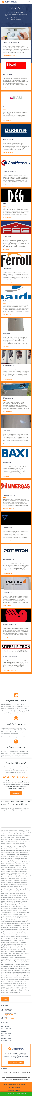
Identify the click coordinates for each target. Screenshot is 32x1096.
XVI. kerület (13, 1077)
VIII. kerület (7, 1074)
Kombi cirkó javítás (6, 1038)
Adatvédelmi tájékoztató (14, 1090)
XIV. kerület (8, 1077)
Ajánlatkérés (16, 793)
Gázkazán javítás (5, 1036)
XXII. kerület (9, 1079)
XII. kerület (26, 1074)
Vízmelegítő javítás (6, 1029)
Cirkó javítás (4, 1031)
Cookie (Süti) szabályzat (14, 1087)
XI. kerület (21, 1074)
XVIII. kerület (24, 1077)
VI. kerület (26, 1072)
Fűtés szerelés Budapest (16, 1062)
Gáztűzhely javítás (6, 1033)
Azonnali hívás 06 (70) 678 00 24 (16, 1093)
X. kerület (17, 1074)
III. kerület (12, 1072)
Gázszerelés (5, 1026)
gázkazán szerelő (21, 1079)
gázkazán (15, 1079)
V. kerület (22, 1072)
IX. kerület (12, 1074)
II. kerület (8, 1072)
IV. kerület (17, 1072)
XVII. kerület (19, 1077)
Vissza (5, 999)
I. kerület (4, 1072)
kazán (27, 1079)
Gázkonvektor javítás (6, 1040)
